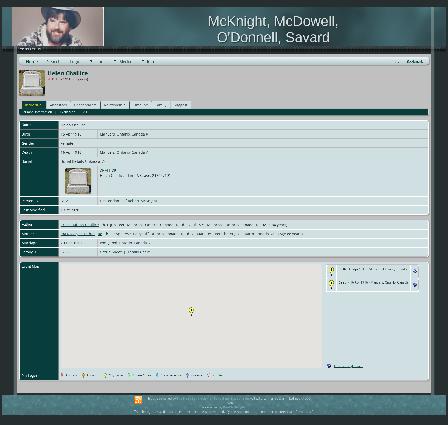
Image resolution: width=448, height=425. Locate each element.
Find (99, 61)
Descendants (85, 105)
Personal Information (37, 112)
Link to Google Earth (348, 366)
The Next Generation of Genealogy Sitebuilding (213, 398)
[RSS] (138, 400)
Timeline (140, 105)
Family (160, 105)
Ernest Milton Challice (80, 224)
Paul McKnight (234, 407)
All (85, 112)
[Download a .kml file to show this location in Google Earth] (415, 271)
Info (150, 61)
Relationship (115, 105)
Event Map (67, 112)
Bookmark (415, 61)
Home (32, 61)
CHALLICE (108, 170)
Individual (34, 105)
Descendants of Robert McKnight (128, 200)
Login (75, 61)
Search (54, 61)
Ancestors (58, 105)
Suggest (180, 105)
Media (125, 61)
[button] (191, 311)
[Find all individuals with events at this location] (147, 134)
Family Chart (139, 251)
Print (395, 61)
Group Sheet (111, 251)
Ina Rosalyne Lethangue (81, 233)
